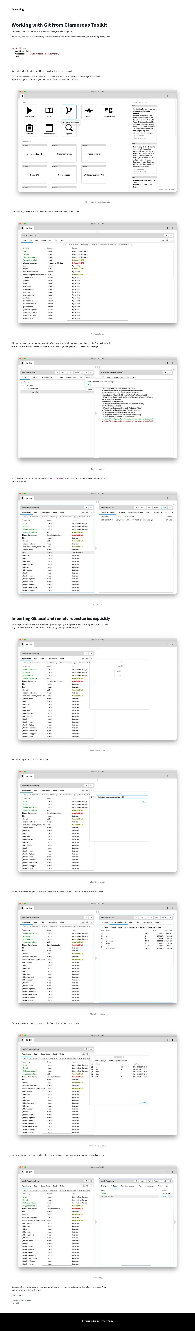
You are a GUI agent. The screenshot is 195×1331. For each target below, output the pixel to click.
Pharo (24, 31)
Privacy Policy (107, 1321)
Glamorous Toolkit (38, 31)
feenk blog (18, 9)
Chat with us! (17, 1295)
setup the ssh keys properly (60, 71)
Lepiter (96, 1321)
